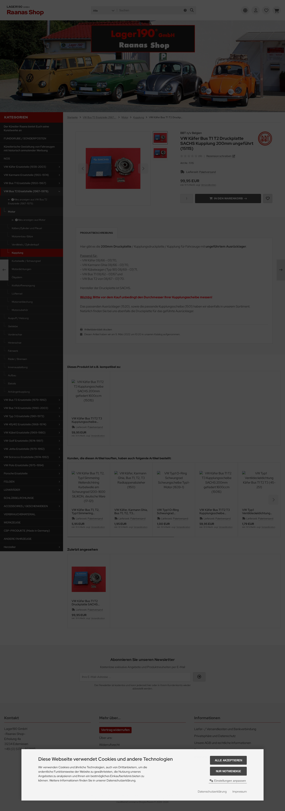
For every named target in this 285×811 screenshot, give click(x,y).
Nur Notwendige (228, 771)
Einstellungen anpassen (229, 780)
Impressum (239, 791)
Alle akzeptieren (228, 760)
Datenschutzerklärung (212, 791)
